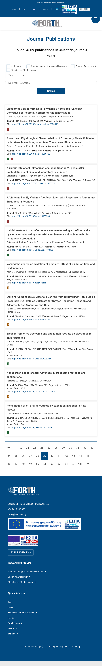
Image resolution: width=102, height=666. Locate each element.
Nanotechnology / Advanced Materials (49, 66)
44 (81, 455)
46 (9, 463)
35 (17, 455)
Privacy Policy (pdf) (57, 646)
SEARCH (14, 9)
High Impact (16, 66)
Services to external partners (21, 612)
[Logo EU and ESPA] (69, 9)
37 (31, 455)
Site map (76, 646)
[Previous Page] (8, 448)
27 (50, 447)
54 (67, 463)
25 (35, 447)
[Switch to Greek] (34, 9)
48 (24, 463)
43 (74, 455)
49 (31, 463)
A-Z (24, 9)
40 (53, 455)
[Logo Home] (51, 23)
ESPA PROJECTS (20, 552)
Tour (10, 602)
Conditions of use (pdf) (32, 646)
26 (42, 447)
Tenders (12, 633)
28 (57, 447)
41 (60, 455)
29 (64, 447)
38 (38, 455)
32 (85, 447)
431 (81, 463)
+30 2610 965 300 (16, 509)
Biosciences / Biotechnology (24, 70)
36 (24, 455)
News (11, 607)
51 (45, 463)
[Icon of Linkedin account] (57, 9)
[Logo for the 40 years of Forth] (84, 9)
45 (88, 455)
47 (17, 463)
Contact (45, 9)
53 (60, 463)
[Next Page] (87, 464)
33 (93, 447)
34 (9, 455)
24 (28, 447)
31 (78, 447)
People (11, 618)
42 (67, 455)
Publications (14, 623)
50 (38, 463)
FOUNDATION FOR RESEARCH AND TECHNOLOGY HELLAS (51, 2)
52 (53, 463)
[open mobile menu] (95, 19)
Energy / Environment (86, 66)
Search (51, 90)
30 (71, 447)
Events (11, 628)
